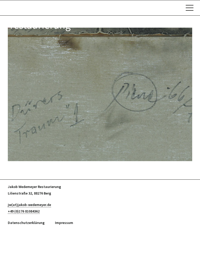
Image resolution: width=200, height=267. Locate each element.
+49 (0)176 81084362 (24, 211)
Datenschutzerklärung (26, 222)
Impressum (64, 222)
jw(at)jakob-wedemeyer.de (29, 204)
